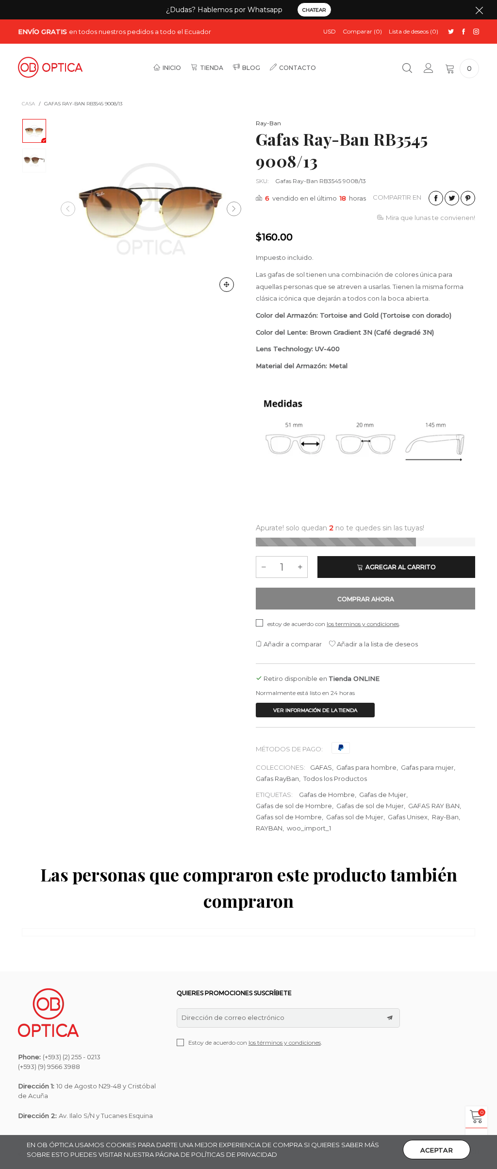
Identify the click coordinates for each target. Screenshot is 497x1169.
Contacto (297, 67)
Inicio (172, 67)
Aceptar (436, 1150)
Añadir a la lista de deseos (376, 644)
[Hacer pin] (468, 198)
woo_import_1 (309, 828)
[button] (68, 209)
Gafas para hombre (366, 767)
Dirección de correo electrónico (233, 1017)
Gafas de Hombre (327, 794)
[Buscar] (407, 68)
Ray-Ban (268, 123)
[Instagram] (476, 32)
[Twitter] (451, 32)
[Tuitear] (452, 198)
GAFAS (321, 767)
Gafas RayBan (277, 778)
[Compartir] (436, 198)
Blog (251, 67)
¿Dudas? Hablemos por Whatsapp (224, 9)
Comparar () (362, 31)
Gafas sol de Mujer (354, 817)
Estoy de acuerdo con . (255, 1042)
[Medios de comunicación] (226, 284)
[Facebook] (463, 32)
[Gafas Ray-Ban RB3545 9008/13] (151, 209)
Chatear (314, 10)
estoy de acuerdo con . (333, 623)
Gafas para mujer (427, 767)
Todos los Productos (335, 778)
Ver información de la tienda (315, 710)
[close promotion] (479, 9)
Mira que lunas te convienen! (430, 217)
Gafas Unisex (408, 817)
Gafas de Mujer (382, 794)
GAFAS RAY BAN (434, 806)
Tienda (211, 67)
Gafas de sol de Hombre (294, 806)
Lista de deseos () (413, 31)
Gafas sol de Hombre (289, 817)
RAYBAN (269, 828)
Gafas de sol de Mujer (370, 806)
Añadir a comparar (292, 644)
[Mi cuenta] (428, 68)
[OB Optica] (50, 67)
